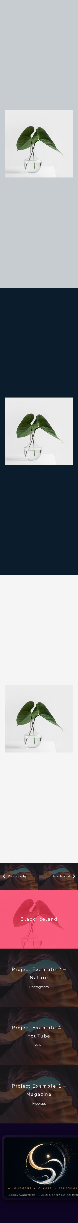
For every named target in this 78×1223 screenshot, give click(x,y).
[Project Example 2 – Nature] (39, 978)
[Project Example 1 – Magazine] (39, 1094)
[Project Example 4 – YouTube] (39, 1036)
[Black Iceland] (39, 919)
